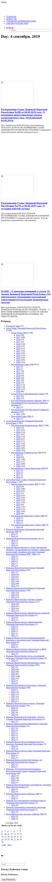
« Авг (3, 845)
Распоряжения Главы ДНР (22, 364)
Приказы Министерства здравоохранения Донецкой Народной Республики (24, 623)
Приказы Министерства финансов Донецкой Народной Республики (25, 589)
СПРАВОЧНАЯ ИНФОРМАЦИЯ (20, 21)
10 (6, 834)
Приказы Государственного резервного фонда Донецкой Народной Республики (26, 802)
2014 (18, 335)
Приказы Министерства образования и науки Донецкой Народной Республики (25, 664)
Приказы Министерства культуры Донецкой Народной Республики (25, 704)
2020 (18, 349)
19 (12, 837)
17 (6, 837)
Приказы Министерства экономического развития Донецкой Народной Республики (27, 614)
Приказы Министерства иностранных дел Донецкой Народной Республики (24, 761)
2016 (18, 339)
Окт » (9, 845)
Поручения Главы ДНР (21, 416)
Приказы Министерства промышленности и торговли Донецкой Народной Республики (25, 743)
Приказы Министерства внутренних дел (23, 538)
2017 (18, 342)
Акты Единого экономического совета (27, 394)
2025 (18, 360)
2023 (18, 355)
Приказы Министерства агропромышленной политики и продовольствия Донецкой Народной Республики (27, 640)
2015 (18, 337)
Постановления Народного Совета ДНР (28, 525)
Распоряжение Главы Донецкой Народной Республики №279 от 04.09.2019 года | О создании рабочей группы (24, 206)
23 (2, 839)
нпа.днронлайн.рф (38, 849)
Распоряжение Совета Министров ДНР (28, 468)
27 (15, 839)
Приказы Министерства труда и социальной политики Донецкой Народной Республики (25, 657)
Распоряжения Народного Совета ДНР (28, 516)
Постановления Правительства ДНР (26, 425)
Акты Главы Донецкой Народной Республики (26, 328)
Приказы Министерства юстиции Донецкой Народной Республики (25, 569)
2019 (18, 346)
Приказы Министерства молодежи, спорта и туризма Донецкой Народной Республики (25, 718)
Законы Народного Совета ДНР (24, 484)
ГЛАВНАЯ (11, 17)
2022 (18, 353)
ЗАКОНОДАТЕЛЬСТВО (17, 23)
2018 (18, 344)
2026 (18, 362)
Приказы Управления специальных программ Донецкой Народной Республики (26, 808)
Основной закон (13, 326)
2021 (18, 351)
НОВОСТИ (11, 19)
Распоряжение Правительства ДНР (26, 452)
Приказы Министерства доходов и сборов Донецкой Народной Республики (24, 600)
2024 (18, 358)
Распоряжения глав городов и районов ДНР (25, 814)
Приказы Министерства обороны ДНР (22, 794)
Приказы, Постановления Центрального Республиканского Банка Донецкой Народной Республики (26, 771)
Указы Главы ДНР (19, 333)
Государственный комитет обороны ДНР (28, 401)
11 (8, 834)
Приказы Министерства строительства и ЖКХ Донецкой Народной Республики (26, 650)
